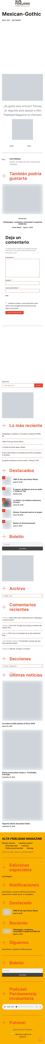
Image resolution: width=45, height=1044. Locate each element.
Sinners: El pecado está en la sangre (27, 512)
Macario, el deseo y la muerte (20, 649)
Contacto (25, 846)
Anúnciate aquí (11, 846)
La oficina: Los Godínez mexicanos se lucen (27, 501)
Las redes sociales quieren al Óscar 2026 (18, 723)
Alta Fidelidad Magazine (22, 838)
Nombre (8, 280)
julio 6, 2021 (6, 20)
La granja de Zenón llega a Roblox (13, 447)
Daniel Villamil (16, 227)
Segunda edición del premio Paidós (16, 824)
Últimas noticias (8, 843)
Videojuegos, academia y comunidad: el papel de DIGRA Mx (22, 223)
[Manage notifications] (40, 1039)
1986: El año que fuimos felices (12, 441)
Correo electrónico (12, 288)
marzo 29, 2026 (18, 505)
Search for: (5, 381)
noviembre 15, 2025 (8, 826)
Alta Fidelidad (16, 20)
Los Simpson (7, 876)
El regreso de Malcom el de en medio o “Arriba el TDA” (20, 460)
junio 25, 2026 (17, 482)
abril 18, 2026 (17, 494)
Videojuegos (22, 218)
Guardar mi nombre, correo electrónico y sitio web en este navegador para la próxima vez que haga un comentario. (21, 305)
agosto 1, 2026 (28, 227)
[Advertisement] (22, 48)
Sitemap (30, 848)
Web (6, 295)
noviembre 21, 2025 (8, 777)
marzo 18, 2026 (18, 515)
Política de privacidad (14, 848)
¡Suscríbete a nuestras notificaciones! (17, 949)
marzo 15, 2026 (7, 726)
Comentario (9, 257)
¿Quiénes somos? (26, 843)
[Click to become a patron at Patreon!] (22, 129)
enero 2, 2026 (17, 526)
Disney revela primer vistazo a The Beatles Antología (19, 773)
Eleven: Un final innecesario (24, 523)
